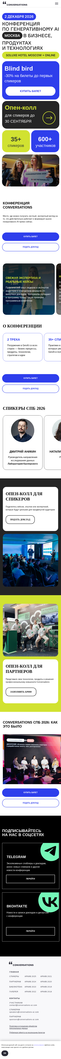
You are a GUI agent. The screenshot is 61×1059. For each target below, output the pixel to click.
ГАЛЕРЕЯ (13, 992)
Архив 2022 (30, 992)
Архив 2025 (30, 976)
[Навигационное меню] (56, 4)
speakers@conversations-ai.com (24, 1012)
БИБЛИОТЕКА (15, 987)
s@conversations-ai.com (28, 1019)
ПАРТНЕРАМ (15, 982)
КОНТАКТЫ (14, 998)
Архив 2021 (46, 976)
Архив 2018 (46, 992)
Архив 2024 (30, 982)
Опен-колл (20, 107)
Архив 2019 (46, 987)
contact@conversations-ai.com (23, 1005)
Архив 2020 (46, 982)
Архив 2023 (30, 987)
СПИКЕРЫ (14, 976)
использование (39, 1045)
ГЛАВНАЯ (14, 972)
